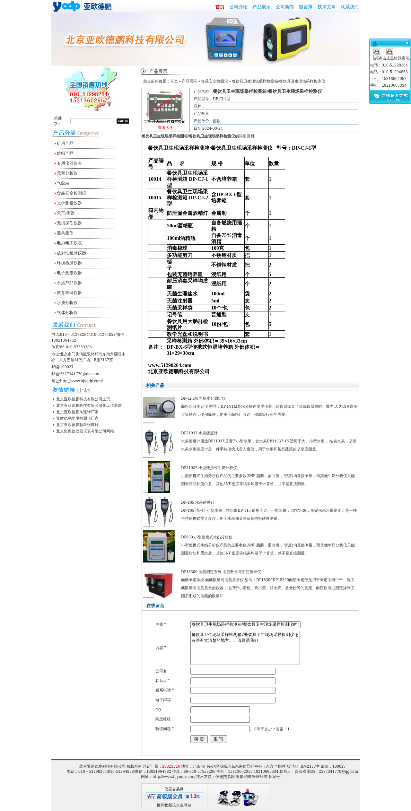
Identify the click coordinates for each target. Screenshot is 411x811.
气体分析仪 (67, 312)
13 (193, 796)
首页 (219, 7)
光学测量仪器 (69, 203)
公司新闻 (285, 7)
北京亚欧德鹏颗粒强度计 (77, 424)
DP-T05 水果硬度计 (197, 502)
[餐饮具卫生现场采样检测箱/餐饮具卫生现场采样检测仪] (165, 105)
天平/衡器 (65, 213)
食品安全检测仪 (71, 193)
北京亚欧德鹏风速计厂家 (77, 411)
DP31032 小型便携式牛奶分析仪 (209, 467)
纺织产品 (65, 153)
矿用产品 (65, 143)
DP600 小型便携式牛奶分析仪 (206, 537)
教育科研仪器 (69, 292)
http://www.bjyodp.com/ (81, 381)
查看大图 (165, 110)
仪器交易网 (225, 776)
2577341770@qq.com (79, 374)
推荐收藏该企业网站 (174, 805)
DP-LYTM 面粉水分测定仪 (203, 398)
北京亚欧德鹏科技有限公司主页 (83, 399)
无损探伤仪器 (69, 223)
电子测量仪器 (69, 272)
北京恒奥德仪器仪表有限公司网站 (85, 431)
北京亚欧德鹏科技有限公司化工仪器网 (89, 405)
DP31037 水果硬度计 (199, 433)
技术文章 (327, 7)
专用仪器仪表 (69, 163)
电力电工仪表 (69, 243)
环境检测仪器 (69, 263)
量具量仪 (65, 233)
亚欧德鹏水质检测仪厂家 (77, 418)
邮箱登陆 (243, 776)
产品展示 (262, 7)
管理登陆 (259, 776)
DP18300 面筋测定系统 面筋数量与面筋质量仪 (221, 571)
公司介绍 (239, 7)
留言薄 (305, 7)
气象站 (62, 183)
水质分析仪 (67, 302)
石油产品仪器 (69, 282)
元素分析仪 (67, 173)
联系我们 (350, 7)
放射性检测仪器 (71, 253)
